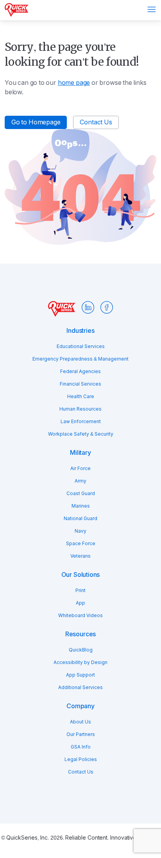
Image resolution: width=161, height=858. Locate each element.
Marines (81, 506)
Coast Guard (80, 493)
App (80, 603)
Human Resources (80, 409)
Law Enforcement (81, 421)
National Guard (80, 518)
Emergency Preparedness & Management (80, 359)
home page (74, 82)
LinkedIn (88, 307)
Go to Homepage (35, 122)
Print (80, 590)
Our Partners (80, 734)
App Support (80, 675)
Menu (151, 9)
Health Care (80, 396)
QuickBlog (81, 650)
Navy (80, 531)
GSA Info (81, 747)
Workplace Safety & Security (80, 434)
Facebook (106, 307)
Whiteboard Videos (80, 615)
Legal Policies (80, 759)
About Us (80, 722)
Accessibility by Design (80, 662)
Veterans (80, 556)
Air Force (80, 468)
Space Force (80, 543)
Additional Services (80, 687)
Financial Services (80, 384)
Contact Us (96, 122)
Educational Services (81, 346)
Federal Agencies (80, 371)
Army (80, 481)
